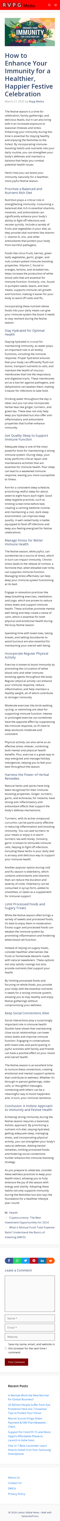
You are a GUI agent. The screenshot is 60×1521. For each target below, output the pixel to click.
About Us (14, 1477)
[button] (49, 5)
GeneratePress (30, 1516)
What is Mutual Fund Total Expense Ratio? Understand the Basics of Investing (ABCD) (29, 1232)
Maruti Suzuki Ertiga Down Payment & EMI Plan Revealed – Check (28, 1422)
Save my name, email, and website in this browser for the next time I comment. (31, 1348)
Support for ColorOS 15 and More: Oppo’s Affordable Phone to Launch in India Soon (29, 1436)
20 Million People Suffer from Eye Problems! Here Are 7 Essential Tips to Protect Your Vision (29, 1409)
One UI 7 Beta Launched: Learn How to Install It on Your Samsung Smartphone (29, 1450)
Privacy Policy (16, 1494)
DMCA (12, 1488)
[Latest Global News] (18, 5)
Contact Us (15, 1483)
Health (13, 1212)
